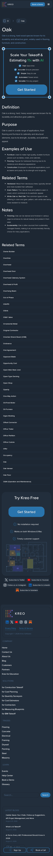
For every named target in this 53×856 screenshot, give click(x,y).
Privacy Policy (10, 628)
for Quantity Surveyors (12, 696)
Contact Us (7, 652)
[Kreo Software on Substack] (30, 622)
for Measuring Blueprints (13, 709)
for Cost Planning (10, 691)
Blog (4, 660)
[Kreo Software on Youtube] (16, 622)
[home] (7, 4)
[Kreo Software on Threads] (26, 622)
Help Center (7, 775)
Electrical (6, 735)
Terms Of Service (26, 628)
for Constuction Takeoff (12, 687)
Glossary (6, 784)
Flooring (5, 727)
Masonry (6, 757)
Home (4, 647)
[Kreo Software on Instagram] (21, 622)
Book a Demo (37, 4)
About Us (6, 656)
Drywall (5, 744)
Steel (4, 753)
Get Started (26, 89)
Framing (5, 740)
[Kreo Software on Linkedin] (7, 622)
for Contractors (8, 704)
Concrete (6, 731)
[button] (49, 4)
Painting (6, 748)
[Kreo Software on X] (12, 622)
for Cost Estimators (10, 700)
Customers (7, 665)
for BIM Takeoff (9, 713)
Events (5, 771)
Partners (6, 669)
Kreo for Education (10, 673)
